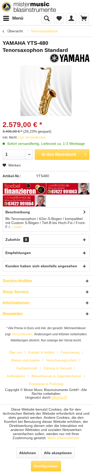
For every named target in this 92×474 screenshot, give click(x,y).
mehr (17, 227)
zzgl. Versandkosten (32, 137)
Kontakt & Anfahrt (41, 352)
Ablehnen (27, 453)
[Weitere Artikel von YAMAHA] (69, 58)
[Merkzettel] (59, 18)
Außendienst (16, 376)
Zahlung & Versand (57, 368)
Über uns (15, 352)
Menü (17, 18)
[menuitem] (13, 18)
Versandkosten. (22, 334)
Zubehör (16, 240)
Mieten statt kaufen (25, 360)
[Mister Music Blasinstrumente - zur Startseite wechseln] (29, 7)
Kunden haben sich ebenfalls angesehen (41, 266)
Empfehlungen (18, 253)
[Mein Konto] (71, 18)
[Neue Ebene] (24, 189)
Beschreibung (17, 212)
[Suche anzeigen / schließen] (46, 18)
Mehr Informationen (63, 438)
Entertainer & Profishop (46, 384)
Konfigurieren (46, 466)
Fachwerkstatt (26, 368)
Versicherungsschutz (61, 360)
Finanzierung (70, 352)
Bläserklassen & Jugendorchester (56, 376)
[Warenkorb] (84, 18)
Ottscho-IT (59, 397)
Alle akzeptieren (58, 453)
